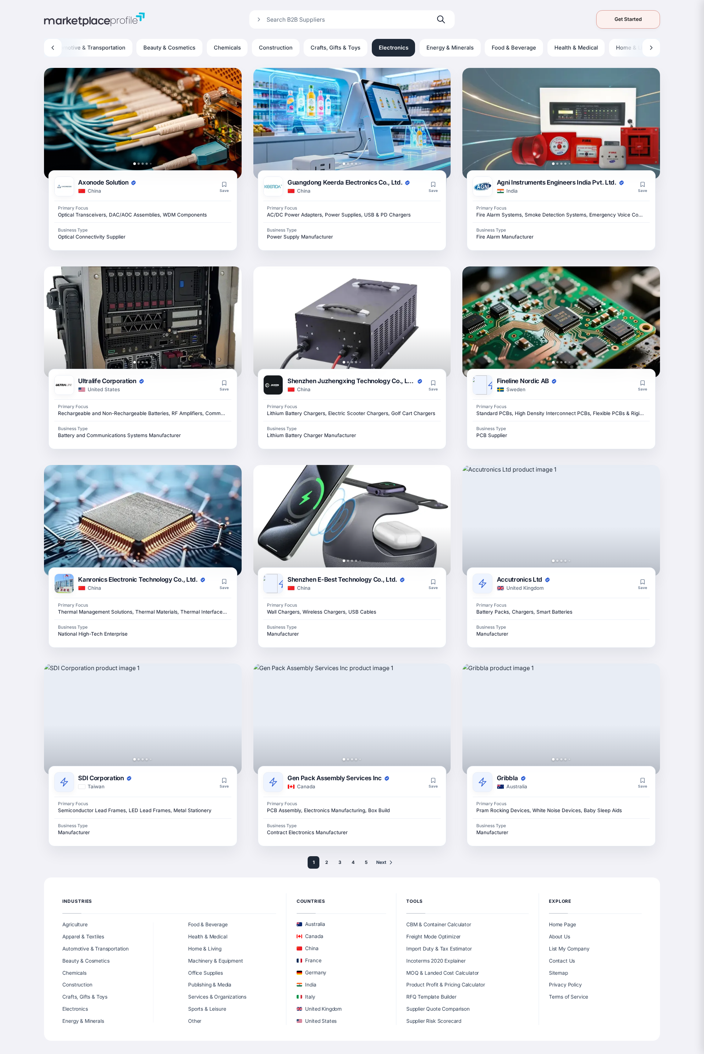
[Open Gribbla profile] (561, 719)
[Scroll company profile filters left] (53, 48)
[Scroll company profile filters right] (651, 48)
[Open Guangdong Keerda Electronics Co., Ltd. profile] (352, 123)
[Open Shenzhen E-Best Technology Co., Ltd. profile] (352, 520)
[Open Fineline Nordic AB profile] (561, 322)
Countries (311, 901)
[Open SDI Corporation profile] (143, 719)
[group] (352, 47)
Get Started (628, 19)
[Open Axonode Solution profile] (143, 123)
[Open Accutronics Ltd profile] (561, 520)
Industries (77, 901)
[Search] (441, 19)
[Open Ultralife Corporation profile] (143, 322)
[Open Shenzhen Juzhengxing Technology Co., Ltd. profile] (352, 322)
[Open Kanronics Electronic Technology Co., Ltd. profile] (143, 520)
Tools (414, 901)
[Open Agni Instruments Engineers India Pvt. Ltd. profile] (561, 123)
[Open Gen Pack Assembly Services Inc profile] (352, 719)
